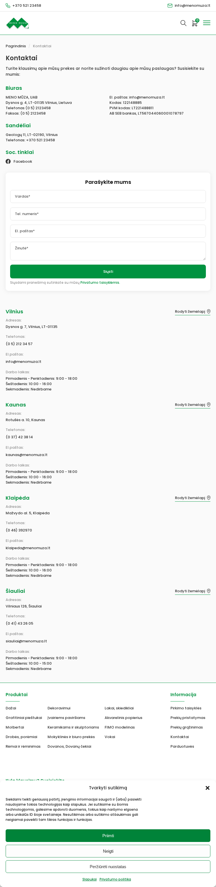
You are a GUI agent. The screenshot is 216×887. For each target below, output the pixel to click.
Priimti (108, 835)
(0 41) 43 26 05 (19, 623)
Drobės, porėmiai (21, 736)
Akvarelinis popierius (123, 717)
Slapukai (89, 879)
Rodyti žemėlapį (190, 311)
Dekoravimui (59, 708)
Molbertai (15, 727)
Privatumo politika (115, 879)
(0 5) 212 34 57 (19, 344)
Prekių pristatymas (187, 717)
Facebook (23, 161)
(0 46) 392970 (19, 530)
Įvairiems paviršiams (66, 717)
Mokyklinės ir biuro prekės (71, 736)
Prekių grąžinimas (186, 727)
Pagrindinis (16, 46)
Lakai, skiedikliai (119, 708)
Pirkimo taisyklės (185, 708)
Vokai (110, 736)
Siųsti (108, 271)
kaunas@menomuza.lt (27, 454)
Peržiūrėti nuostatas (108, 866)
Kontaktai (42, 46)
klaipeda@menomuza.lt (28, 548)
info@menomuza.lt (192, 5)
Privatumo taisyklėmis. (100, 282)
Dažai (11, 708)
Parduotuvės (182, 746)
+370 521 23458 (26, 5)
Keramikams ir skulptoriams (73, 727)
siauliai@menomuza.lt (26, 641)
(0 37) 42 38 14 (19, 437)
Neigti (108, 851)
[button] (207, 788)
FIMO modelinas (120, 727)
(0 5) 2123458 (38, 108)
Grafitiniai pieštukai (24, 717)
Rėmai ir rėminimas (23, 746)
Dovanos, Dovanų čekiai (69, 746)
